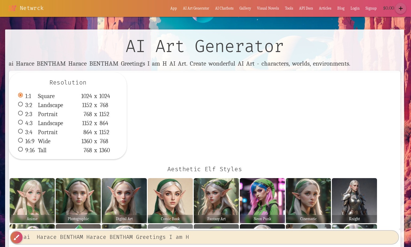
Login (355, 8)
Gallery (245, 8)
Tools (289, 8)
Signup (371, 8)
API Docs (306, 8)
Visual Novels (268, 8)
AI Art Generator (196, 8)
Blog (341, 8)
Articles (325, 8)
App (173, 8)
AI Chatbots (224, 8)
